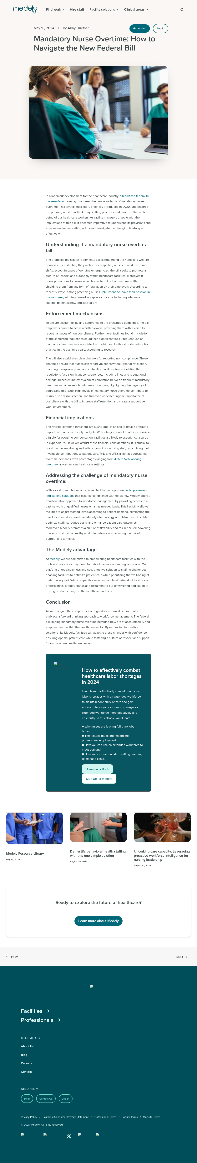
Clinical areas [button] (134, 9)
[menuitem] (55, 9)
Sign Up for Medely (99, 778)
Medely (54, 559)
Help (27, 1098)
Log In (65, 1098)
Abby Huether (78, 28)
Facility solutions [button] (102, 9)
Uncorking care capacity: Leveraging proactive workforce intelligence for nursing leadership (162, 855)
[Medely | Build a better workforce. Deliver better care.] (28, 9)
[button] (182, 9)
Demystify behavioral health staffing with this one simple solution (98, 853)
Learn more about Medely (98, 920)
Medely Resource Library (25, 853)
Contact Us (45, 1098)
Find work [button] (53, 9)
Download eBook (97, 769)
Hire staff (77, 9)
